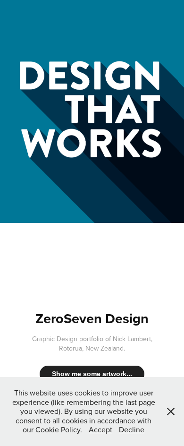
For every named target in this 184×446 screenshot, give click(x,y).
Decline (131, 429)
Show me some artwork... (92, 373)
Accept (100, 429)
